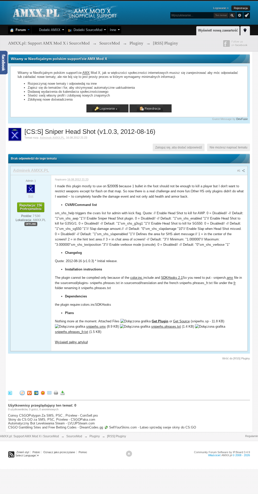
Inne (113, 30)
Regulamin (251, 436)
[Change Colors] (246, 15)
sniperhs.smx (96, 326)
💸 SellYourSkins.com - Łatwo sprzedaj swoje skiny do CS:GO (150, 427)
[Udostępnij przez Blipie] (29, 393)
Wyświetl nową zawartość (218, 30)
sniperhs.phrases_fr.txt (71, 332)
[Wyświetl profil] (30, 188)
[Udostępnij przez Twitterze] (10, 393)
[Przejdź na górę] (129, 454)
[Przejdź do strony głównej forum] (64, 12)
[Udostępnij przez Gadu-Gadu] (43, 393)
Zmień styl (22, 452)
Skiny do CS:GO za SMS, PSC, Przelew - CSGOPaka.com (51, 419)
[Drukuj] (56, 393)
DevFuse (242, 118)
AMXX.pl (226, 455)
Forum (20, 30)
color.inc (136, 278)
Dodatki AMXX (48, 30)
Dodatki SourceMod (87, 30)
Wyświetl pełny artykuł (71, 342)
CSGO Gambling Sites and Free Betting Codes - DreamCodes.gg (55, 427)
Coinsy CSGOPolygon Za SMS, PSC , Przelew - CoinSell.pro (53, 415)
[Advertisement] (99, 374)
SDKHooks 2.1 (172, 278)
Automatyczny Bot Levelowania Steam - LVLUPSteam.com (51, 423)
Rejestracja (241, 8)
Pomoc (83, 452)
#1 (239, 170)
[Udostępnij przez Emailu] (49, 393)
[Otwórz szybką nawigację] (245, 30)
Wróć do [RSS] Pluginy (236, 358)
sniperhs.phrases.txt (166, 326)
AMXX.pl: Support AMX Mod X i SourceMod (29, 436)
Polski (36, 452)
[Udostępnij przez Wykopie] (22, 393)
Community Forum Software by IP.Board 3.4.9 (222, 452)
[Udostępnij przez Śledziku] (36, 393)
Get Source (181, 321)
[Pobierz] (62, 393)
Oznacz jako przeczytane (59, 452)
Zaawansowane (239, 15)
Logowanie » (221, 8)
